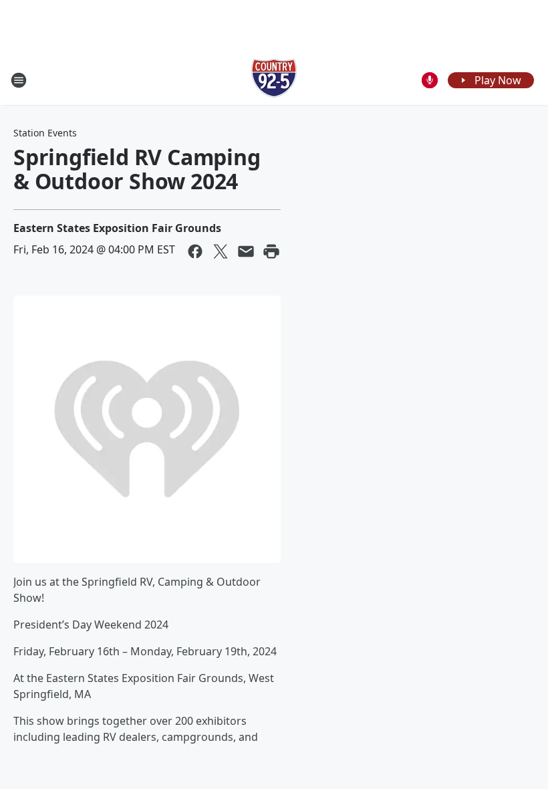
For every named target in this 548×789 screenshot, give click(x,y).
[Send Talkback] (430, 80)
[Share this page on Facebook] (195, 251)
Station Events (45, 132)
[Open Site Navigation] (19, 80)
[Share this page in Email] (246, 251)
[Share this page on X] (220, 251)
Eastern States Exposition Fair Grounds (117, 228)
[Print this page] (271, 251)
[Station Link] (274, 80)
